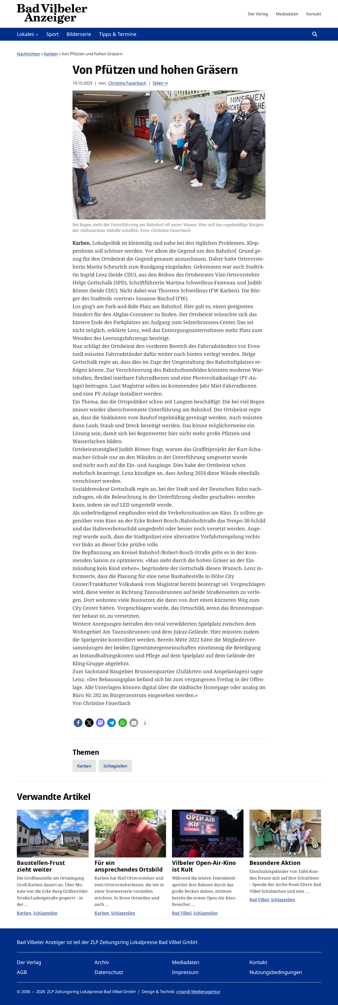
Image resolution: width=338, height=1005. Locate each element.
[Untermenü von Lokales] (36, 34)
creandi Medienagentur (198, 991)
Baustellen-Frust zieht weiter (41, 866)
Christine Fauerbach (127, 83)
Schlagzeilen (115, 766)
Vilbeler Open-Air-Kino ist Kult (204, 866)
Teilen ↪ (160, 83)
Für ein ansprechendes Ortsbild (129, 866)
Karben (51, 54)
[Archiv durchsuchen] (314, 34)
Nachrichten (28, 54)
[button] (78, 722)
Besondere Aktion (274, 862)
